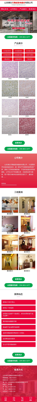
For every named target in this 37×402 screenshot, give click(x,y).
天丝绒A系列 (7, 51)
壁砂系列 (7, 59)
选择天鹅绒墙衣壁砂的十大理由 (13, 333)
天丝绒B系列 (18, 51)
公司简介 (14, 9)
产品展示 (23, 9)
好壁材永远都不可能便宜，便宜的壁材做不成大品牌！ (18, 314)
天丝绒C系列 (30, 51)
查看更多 (18, 143)
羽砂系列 (30, 59)
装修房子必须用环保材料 (11, 327)
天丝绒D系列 (7, 55)
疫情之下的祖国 (8, 308)
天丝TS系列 (29, 55)
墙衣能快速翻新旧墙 (10, 321)
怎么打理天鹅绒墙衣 (10, 344)
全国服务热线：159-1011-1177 (18, 37)
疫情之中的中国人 (9, 302)
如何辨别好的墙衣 (9, 338)
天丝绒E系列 (18, 55)
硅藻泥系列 (18, 59)
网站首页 (4, 9)
